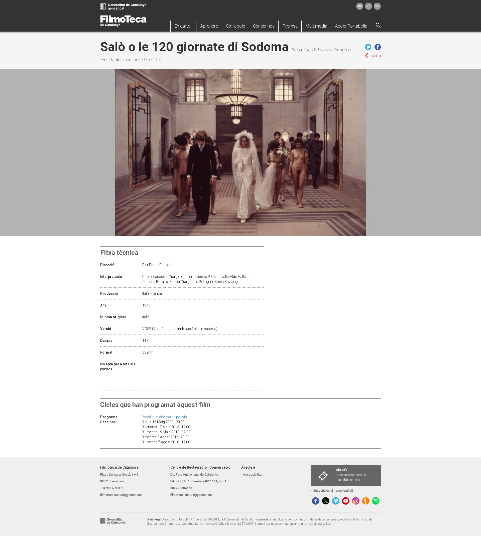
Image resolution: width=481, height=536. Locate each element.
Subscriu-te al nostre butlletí (333, 490)
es (369, 6)
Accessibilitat (253, 474)
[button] (183, 26)
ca (360, 6)
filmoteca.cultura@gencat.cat (121, 495)
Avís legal (154, 519)
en (377, 6)
